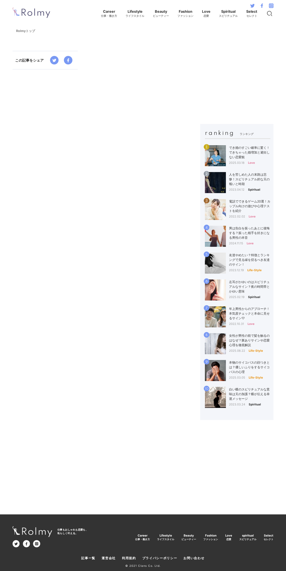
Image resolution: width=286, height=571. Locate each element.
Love (206, 13)
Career (109, 13)
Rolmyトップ (25, 31)
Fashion (185, 13)
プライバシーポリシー (159, 558)
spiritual (248, 537)
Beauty (161, 13)
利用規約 (129, 558)
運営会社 (109, 558)
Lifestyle (135, 13)
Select (251, 13)
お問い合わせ (193, 558)
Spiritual (228, 13)
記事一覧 (88, 558)
